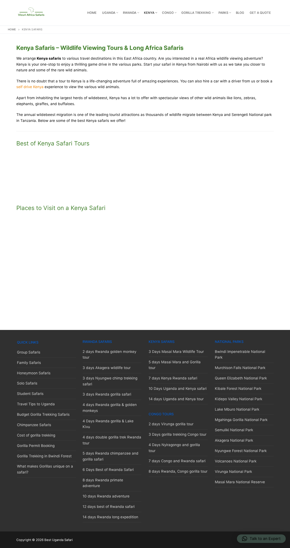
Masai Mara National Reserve (240, 482)
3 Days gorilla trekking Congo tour (177, 434)
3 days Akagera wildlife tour (107, 368)
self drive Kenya (30, 87)
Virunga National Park (233, 471)
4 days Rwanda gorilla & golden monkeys (110, 408)
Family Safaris (29, 363)
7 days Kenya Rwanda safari (57, 191)
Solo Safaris (27, 383)
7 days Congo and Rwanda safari (177, 461)
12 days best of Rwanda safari (109, 506)
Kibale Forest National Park (238, 388)
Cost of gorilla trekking (36, 435)
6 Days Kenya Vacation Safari (233, 168)
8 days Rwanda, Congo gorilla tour (178, 471)
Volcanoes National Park (235, 461)
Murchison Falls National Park (240, 368)
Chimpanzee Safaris (34, 425)
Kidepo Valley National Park (238, 399)
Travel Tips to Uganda (36, 404)
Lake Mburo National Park (237, 409)
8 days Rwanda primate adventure (103, 483)
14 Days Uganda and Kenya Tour (233, 191)
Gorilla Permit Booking (36, 446)
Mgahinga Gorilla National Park (241, 420)
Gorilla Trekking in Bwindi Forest (44, 456)
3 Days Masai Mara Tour (57, 168)
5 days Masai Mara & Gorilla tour (145, 168)
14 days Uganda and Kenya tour (176, 399)
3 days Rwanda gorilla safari (107, 394)
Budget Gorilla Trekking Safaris (43, 414)
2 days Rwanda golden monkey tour (109, 354)
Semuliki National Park (234, 430)
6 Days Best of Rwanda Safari (108, 470)
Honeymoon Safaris (34, 373)
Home (12, 29)
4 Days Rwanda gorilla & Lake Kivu (108, 424)
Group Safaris (28, 352)
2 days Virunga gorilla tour (171, 424)
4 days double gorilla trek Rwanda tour (112, 440)
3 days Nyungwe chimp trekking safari (110, 381)
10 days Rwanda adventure (106, 496)
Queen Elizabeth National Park (241, 378)
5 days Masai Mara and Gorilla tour (175, 365)
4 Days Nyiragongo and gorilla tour (174, 448)
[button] (261, 538)
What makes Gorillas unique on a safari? (45, 469)
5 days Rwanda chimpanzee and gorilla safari (110, 456)
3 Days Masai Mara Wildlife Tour (176, 351)
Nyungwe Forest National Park (241, 451)
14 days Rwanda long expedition (110, 517)
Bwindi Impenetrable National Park (240, 354)
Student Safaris (30, 394)
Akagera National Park (234, 440)
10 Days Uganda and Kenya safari (145, 191)
